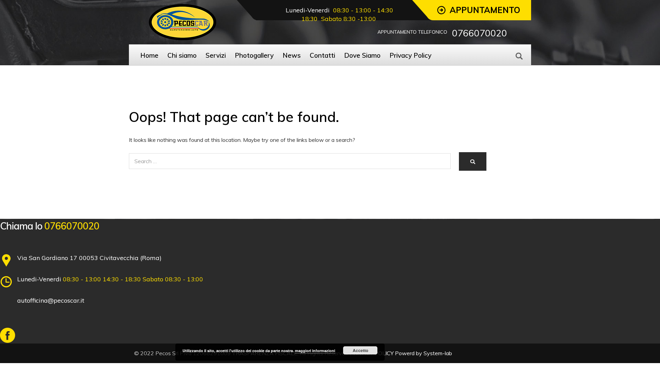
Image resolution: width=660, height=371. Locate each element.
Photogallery (254, 55)
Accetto (360, 350)
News (292, 55)
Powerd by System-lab (423, 353)
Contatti (322, 55)
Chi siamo (182, 55)
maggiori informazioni (315, 350)
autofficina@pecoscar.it (50, 300)
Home (149, 55)
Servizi (216, 55)
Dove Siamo (362, 55)
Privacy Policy (410, 55)
